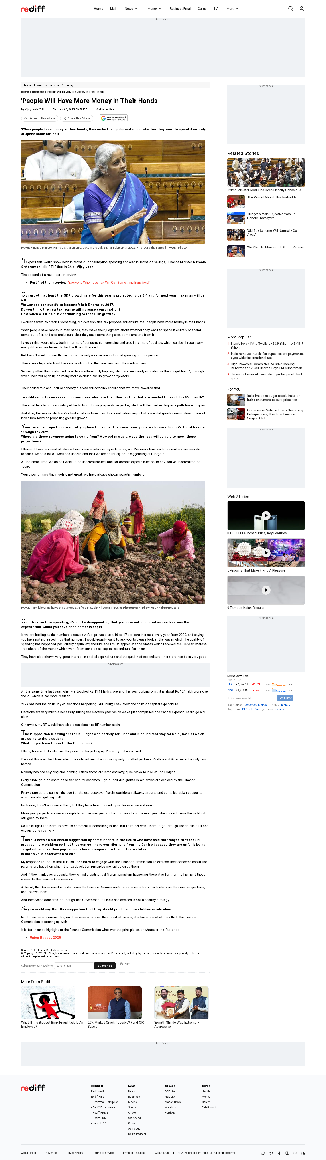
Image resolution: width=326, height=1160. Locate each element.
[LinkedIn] (303, 1153)
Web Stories (238, 496)
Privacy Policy (75, 1152)
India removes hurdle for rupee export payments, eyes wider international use (267, 356)
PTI (33, 950)
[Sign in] (301, 8)
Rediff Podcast (137, 1134)
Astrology (134, 1128)
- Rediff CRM (98, 1118)
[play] (266, 515)
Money (152, 9)
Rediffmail (97, 1091)
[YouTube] (295, 1153)
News (129, 9)
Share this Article (79, 118)
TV (215, 9)
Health (206, 1091)
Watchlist (171, 1107)
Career (206, 1102)
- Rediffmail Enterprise (104, 1102)
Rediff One (97, 1096)
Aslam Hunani (59, 950)
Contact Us (162, 1152)
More (230, 9)
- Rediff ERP (98, 1123)
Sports (132, 1107)
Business (38, 91)
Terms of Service (103, 1152)
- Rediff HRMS (99, 1112)
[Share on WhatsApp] (263, 1153)
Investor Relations (134, 1152)
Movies (132, 1102)
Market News (173, 1102)
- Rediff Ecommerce (103, 1107)
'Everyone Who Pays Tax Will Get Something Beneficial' (109, 283)
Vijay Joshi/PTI (34, 109)
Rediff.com (194, 1152)
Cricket (132, 1112)
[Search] (290, 8)
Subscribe (105, 965)
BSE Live (170, 1091)
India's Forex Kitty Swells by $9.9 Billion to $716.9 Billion (267, 346)
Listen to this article (42, 118)
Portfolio (170, 1112)
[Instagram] (287, 1153)
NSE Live (170, 1096)
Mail (113, 9)
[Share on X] (271, 1153)
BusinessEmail (180, 9)
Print (127, 964)
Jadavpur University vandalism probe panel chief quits (266, 376)
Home (98, 9)
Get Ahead (134, 1118)
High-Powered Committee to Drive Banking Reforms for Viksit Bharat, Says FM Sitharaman (266, 366)
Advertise (51, 1152)
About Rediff (28, 1152)
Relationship (209, 1107)
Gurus (202, 9)
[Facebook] (279, 1153)
